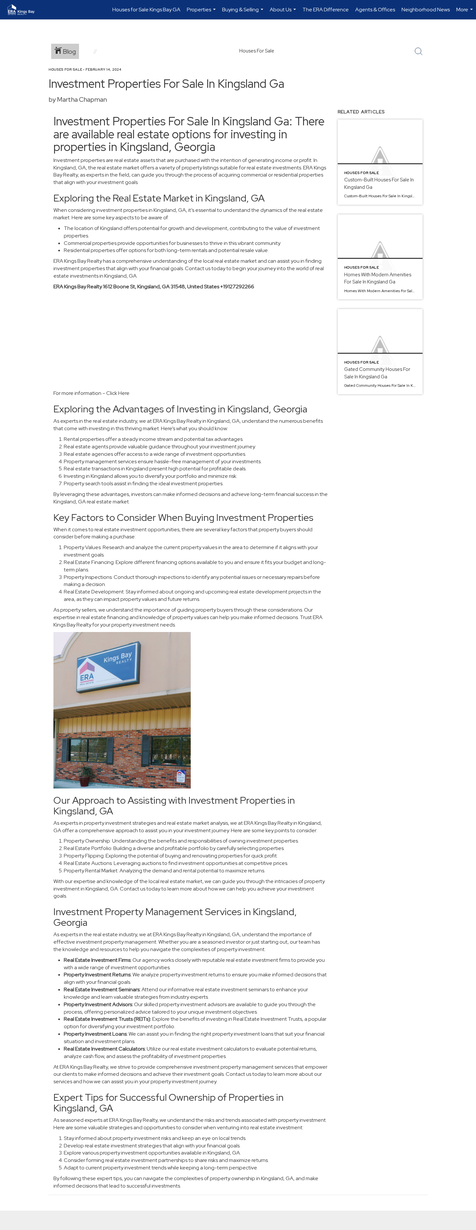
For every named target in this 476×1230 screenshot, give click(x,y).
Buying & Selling (243, 12)
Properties (202, 12)
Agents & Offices (375, 9)
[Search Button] (418, 51)
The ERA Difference (325, 9)
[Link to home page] (24, 9)
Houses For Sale (65, 69)
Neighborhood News (426, 9)
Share (465, 82)
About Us (284, 12)
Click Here (118, 393)
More (465, 12)
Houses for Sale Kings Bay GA (146, 9)
